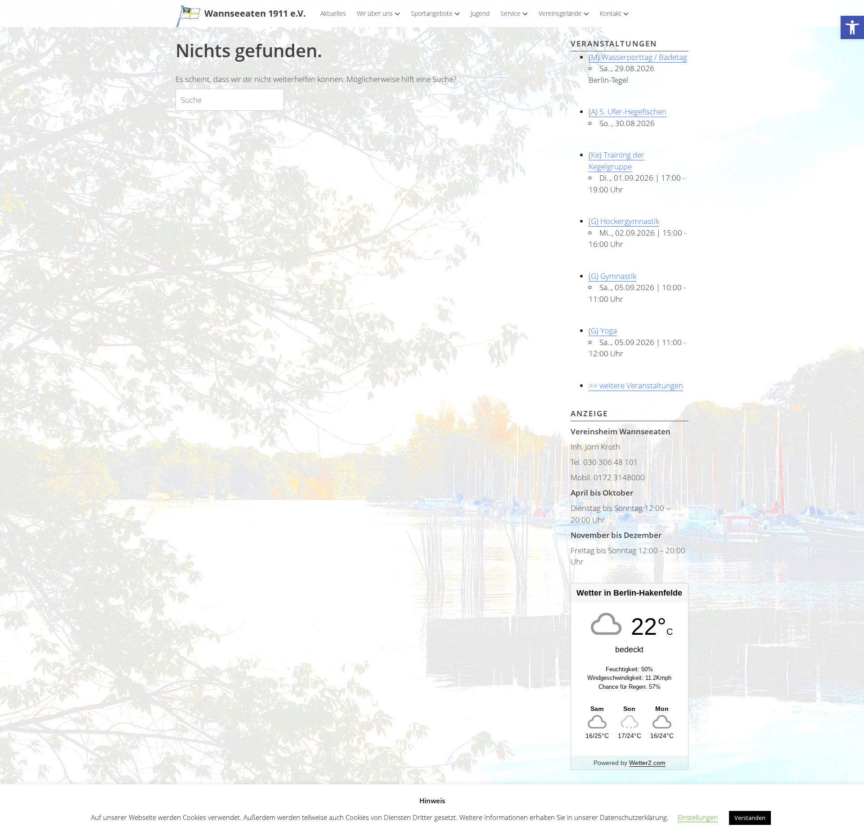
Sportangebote (432, 13)
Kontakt (610, 13)
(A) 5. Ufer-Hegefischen (627, 111)
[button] (852, 28)
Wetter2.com (647, 762)
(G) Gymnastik (612, 276)
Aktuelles (333, 13)
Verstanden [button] (749, 818)
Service (510, 13)
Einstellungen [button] (698, 817)
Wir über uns (375, 13)
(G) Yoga (603, 330)
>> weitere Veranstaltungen (636, 385)
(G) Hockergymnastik (624, 221)
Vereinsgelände (560, 13)
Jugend (480, 13)
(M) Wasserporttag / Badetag (638, 57)
